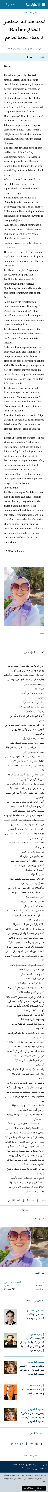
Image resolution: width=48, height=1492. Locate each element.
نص (42, 57)
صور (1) (28, 57)
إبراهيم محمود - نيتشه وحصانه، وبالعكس (33, 1392)
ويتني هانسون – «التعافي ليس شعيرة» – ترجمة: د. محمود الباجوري (31, 1370)
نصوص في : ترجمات (34, 1301)
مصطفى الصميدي (35, 1310)
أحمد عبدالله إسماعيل (30, 49)
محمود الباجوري (36, 1362)
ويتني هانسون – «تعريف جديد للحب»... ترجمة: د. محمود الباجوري (32, 1417)
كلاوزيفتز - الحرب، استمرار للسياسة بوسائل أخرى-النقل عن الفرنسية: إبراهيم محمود (32, 1344)
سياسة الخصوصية (17, 1464)
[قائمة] (43, 4)
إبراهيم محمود (37, 1334)
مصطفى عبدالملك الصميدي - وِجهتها (35, 1316)
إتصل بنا (44, 1464)
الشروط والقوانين (32, 1464)
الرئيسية (35, 1469)
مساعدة (43, 1469)
